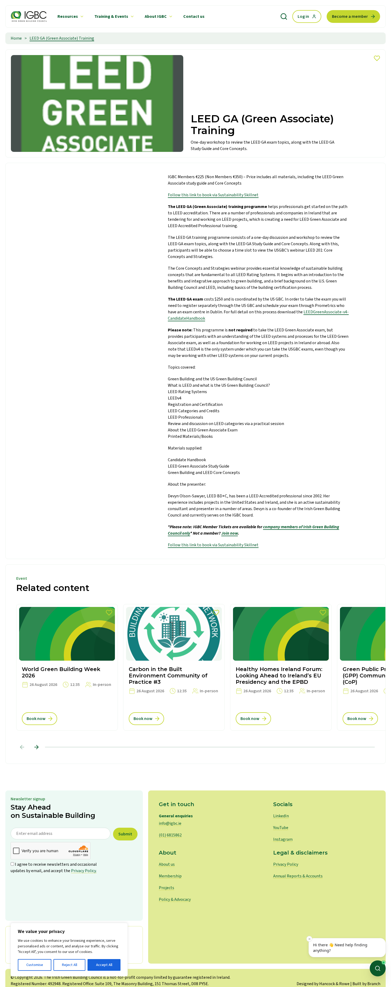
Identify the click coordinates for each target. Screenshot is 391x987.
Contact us (194, 16)
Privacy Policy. (84, 871)
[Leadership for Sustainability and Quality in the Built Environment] (29, 16)
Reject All (69, 965)
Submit (125, 834)
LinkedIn (281, 816)
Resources (67, 16)
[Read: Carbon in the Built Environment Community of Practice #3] (173, 667)
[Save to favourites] (377, 58)
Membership (170, 876)
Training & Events (111, 16)
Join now (229, 533)
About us (167, 864)
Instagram (283, 839)
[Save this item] (109, 613)
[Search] (284, 16)
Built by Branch (366, 984)
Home (16, 38)
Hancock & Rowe (334, 984)
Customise (34, 965)
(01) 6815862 (170, 835)
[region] (69, 949)
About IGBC (156, 16)
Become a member (350, 16)
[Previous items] (22, 747)
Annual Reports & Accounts (298, 876)
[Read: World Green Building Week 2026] (67, 667)
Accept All (104, 965)
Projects (166, 888)
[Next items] (36, 747)
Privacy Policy (285, 864)
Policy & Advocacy (175, 899)
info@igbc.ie (170, 823)
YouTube (280, 828)
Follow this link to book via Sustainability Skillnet (213, 195)
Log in (303, 16)
